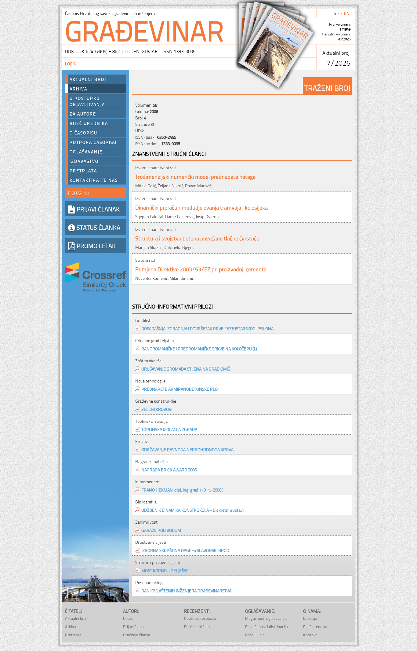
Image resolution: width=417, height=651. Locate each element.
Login (71, 63)
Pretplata (83, 170)
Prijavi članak (134, 626)
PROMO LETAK (95, 245)
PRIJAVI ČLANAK (97, 208)
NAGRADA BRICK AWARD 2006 (169, 469)
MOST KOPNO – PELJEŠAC (165, 570)
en (347, 13)
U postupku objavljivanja (87, 101)
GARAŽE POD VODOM (161, 530)
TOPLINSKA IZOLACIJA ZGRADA (169, 429)
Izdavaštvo (84, 161)
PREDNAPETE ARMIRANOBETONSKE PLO (179, 389)
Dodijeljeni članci (198, 626)
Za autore (83, 114)
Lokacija (310, 618)
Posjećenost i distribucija (266, 626)
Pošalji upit (254, 635)
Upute (128, 618)
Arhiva (78, 89)
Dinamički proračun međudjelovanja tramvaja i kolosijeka (201, 207)
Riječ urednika (89, 123)
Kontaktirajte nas (94, 180)
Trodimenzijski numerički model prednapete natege (195, 176)
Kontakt (310, 635)
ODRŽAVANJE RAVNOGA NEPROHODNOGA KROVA (187, 449)
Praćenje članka (136, 635)
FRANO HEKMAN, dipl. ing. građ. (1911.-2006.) (182, 489)
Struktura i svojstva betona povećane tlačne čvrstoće (197, 238)
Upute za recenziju (200, 618)
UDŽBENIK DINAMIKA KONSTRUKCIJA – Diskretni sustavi (192, 510)
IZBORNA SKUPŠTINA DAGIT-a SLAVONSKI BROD (185, 550)
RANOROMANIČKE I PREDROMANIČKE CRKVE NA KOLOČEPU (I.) (199, 348)
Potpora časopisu (93, 142)
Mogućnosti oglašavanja (266, 618)
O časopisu (83, 133)
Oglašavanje (86, 151)
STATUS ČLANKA (97, 227)
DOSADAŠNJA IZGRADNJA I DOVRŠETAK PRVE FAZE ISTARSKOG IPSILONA (207, 328)
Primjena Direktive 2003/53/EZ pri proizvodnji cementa (201, 269)
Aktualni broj (88, 79)
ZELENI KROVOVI (156, 409)
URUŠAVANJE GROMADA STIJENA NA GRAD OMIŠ (185, 368)
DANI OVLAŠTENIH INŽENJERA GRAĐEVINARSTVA (186, 590)
